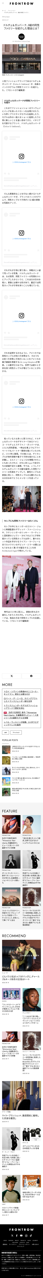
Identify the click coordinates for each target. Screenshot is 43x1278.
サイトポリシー (13, 1244)
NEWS (5, 1240)
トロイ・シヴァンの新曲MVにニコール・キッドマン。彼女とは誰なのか (21, 693)
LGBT (5, 732)
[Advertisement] (21, 647)
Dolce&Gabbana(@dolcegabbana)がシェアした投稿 (22, 186)
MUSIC (29, 1240)
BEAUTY (17, 1240)
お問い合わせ (35, 1244)
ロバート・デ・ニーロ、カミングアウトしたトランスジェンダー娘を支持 (21, 700)
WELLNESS (15, 1242)
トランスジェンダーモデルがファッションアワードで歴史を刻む (21, 707)
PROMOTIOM (6, 835)
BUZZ (27, 1242)
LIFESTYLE (22, 1242)
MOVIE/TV (23, 1240)
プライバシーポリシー (24, 1244)
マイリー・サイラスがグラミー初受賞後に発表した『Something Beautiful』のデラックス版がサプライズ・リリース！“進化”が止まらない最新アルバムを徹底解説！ (32, 917)
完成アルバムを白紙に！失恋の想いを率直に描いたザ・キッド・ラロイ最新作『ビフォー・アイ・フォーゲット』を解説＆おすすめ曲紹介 (32, 879)
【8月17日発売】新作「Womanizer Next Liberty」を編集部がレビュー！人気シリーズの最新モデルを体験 (21, 715)
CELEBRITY (35, 1240)
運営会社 (5, 1244)
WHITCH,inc (29, 1275)
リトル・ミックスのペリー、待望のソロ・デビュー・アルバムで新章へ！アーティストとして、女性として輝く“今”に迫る (11, 915)
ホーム (4, 10)
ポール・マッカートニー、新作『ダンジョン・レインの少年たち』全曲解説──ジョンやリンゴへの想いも (11, 878)
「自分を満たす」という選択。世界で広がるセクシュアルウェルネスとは (31, 840)
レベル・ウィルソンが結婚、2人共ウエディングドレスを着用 (21, 723)
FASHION (10, 1240)
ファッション (11, 10)
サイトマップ (20, 1246)
